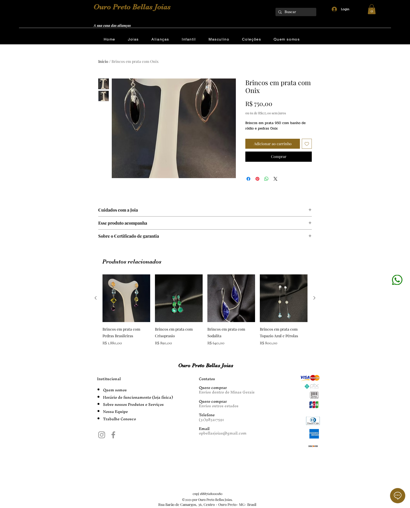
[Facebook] (113, 434)
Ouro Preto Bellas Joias (132, 7)
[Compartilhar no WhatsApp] (266, 179)
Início (103, 61)
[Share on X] (275, 179)
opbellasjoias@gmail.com (223, 433)
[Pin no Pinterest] (257, 179)
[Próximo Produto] (314, 298)
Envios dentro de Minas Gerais (227, 392)
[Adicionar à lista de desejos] (307, 144)
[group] (205, 310)
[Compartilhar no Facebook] (248, 179)
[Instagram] (101, 434)
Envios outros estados (218, 406)
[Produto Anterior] (95, 298)
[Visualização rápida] (126, 298)
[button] (372, 9)
